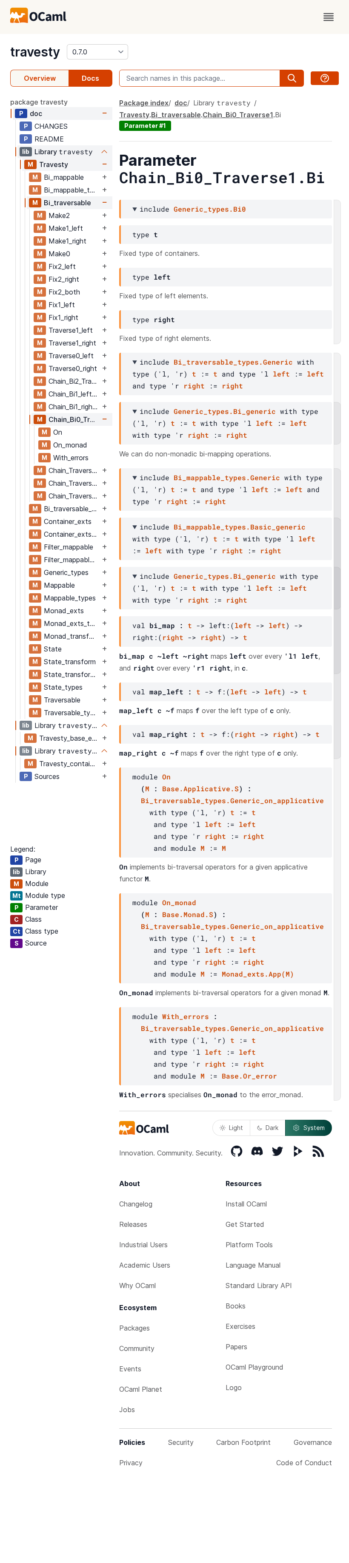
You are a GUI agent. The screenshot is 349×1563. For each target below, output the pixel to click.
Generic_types (66, 572)
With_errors (71, 457)
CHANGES (51, 126)
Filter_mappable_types (72, 559)
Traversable (62, 700)
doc (36, 113)
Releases (133, 1224)
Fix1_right (63, 317)
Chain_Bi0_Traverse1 (74, 419)
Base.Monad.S (187, 914)
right (194, 385)
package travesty (39, 102)
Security (181, 1442)
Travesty (53, 164)
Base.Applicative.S (200, 788)
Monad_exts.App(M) (258, 973)
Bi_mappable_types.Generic (227, 477)
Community (136, 1348)
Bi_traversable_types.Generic (233, 361)
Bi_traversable (67, 202)
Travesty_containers (69, 763)
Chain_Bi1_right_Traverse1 (74, 406)
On (57, 432)
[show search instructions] (325, 78)
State (53, 649)
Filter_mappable (68, 547)
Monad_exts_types (72, 623)
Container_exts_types (72, 534)
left (281, 373)
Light (236, 1127)
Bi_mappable (64, 177)
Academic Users (144, 1265)
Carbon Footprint (243, 1442)
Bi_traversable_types (72, 508)
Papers (236, 1346)
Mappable (59, 585)
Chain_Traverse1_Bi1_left (74, 483)
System (314, 1127)
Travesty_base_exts (69, 738)
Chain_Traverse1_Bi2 (74, 470)
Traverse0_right (73, 368)
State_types (63, 687)
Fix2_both (64, 292)
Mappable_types (70, 598)
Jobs (127, 1409)
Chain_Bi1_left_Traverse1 (74, 394)
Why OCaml (137, 1285)
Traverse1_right (72, 343)
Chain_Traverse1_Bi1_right (74, 496)
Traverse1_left (71, 330)
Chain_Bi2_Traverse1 (74, 381)
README (49, 139)
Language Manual (253, 1265)
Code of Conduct (304, 1462)
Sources (47, 776)
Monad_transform (72, 636)
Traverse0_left (71, 355)
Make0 (59, 253)
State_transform (70, 661)
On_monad (70, 445)
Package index (144, 103)
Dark (272, 1127)
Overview (40, 78)
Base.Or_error (249, 1075)
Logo (234, 1387)
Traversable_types (72, 712)
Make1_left (66, 228)
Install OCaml (246, 1204)
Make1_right (67, 241)
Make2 (59, 215)
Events (130, 1369)
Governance (313, 1442)
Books (236, 1306)
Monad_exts (64, 610)
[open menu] (328, 17)
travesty (35, 51)
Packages (134, 1328)
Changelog (135, 1204)
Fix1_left (62, 304)
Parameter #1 (145, 125)
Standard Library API (259, 1285)
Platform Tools (249, 1244)
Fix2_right (64, 279)
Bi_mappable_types (72, 190)
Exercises (240, 1326)
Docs (90, 78)
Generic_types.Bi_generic (225, 411)
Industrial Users (143, 1244)
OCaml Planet (140, 1389)
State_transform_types (72, 674)
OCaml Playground (254, 1367)
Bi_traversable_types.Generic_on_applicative (232, 800)
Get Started (245, 1224)
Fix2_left (62, 266)
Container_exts (68, 521)
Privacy (131, 1462)
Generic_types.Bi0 (210, 208)
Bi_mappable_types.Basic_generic (240, 526)
